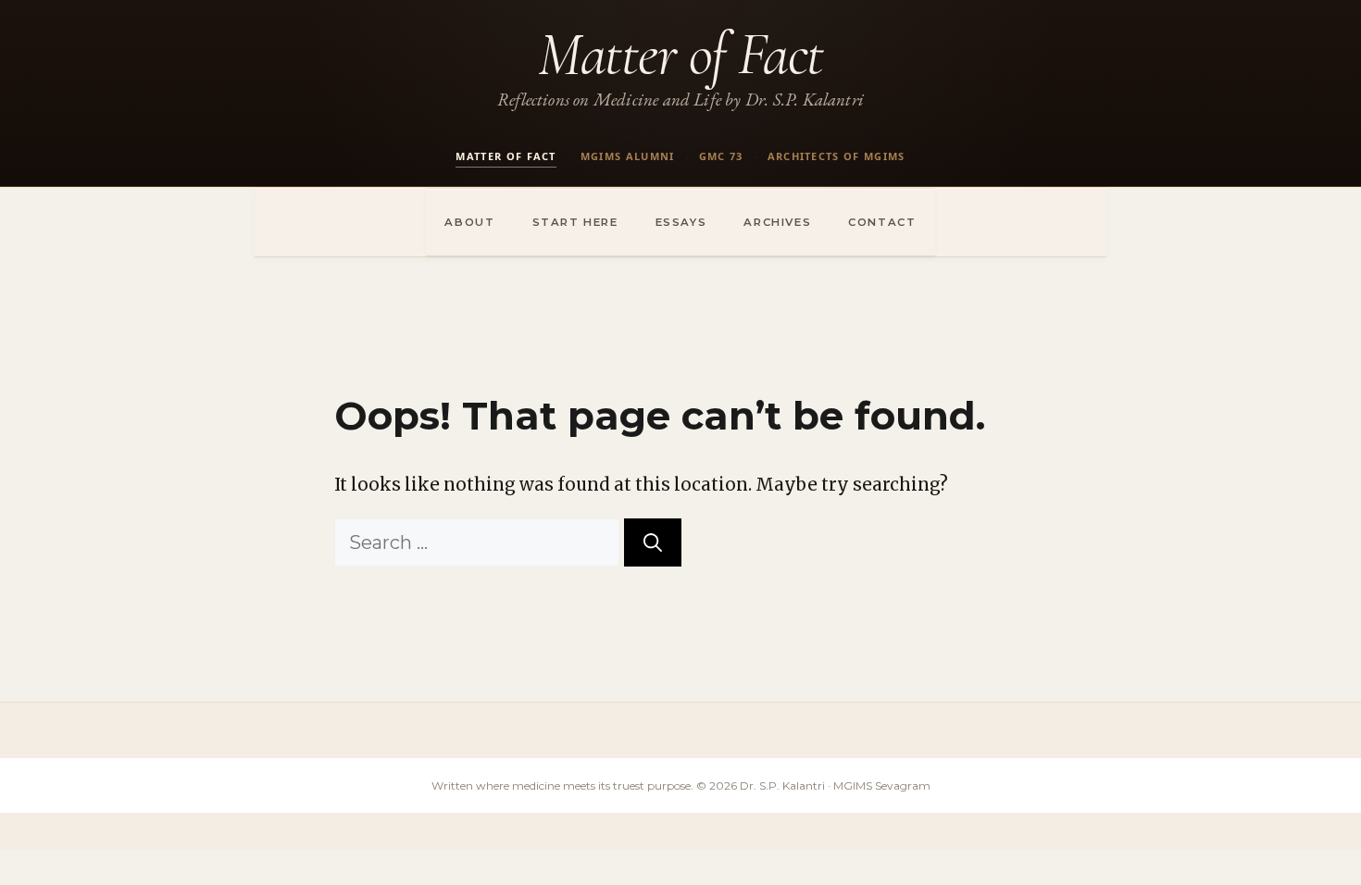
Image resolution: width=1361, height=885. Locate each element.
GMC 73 (721, 156)
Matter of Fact (680, 54)
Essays (681, 222)
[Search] (652, 542)
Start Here (575, 222)
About (469, 222)
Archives (777, 222)
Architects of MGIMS (836, 156)
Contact (882, 222)
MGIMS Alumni (628, 156)
